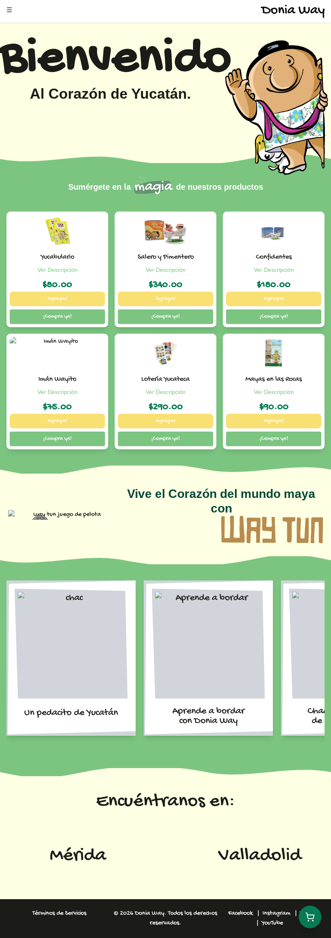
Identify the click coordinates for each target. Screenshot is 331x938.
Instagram (276, 913)
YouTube (272, 923)
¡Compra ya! (57, 316)
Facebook (240, 913)
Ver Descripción (58, 270)
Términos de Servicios (59, 913)
